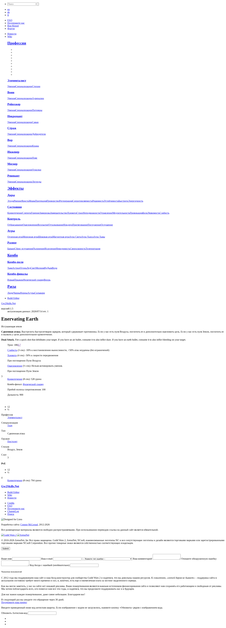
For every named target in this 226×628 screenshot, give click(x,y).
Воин (10, 92)
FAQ (9, 20)
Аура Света (75, 236)
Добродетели (39, 134)
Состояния (14, 207)
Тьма (9, 268)
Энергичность (135, 201)
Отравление (106, 213)
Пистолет (12, 441)
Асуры (31, 293)
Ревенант (13, 175)
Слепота (26, 213)
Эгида (10, 201)
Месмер (12, 163)
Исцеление (50, 248)
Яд (45, 268)
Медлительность (121, 213)
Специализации (23, 86)
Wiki (9, 36)
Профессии (16, 43)
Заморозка (45, 213)
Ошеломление (30, 224)
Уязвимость (154, 213)
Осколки (36, 169)
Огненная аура (15, 236)
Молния (40, 268)
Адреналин (38, 98)
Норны (24, 293)
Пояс (34, 158)
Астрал (16, 268)
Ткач (9, 425)
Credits (10, 503)
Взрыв (10, 280)
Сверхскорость (78, 248)
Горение (35, 213)
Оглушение (107, 224)
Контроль (13, 218)
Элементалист (16, 80)
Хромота (72, 213)
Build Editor (13, 298)
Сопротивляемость (82, 201)
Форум (11, 28)
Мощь (32, 201)
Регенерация (65, 201)
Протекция (41, 201)
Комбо (12, 255)
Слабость (164, 213)
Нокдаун (67, 224)
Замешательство (58, 213)
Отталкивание (55, 224)
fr (8, 15)
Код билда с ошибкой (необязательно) (50, 565)
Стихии (36, 86)
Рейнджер (13, 104)
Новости (11, 33)
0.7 (19, 345)
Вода (54, 268)
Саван (35, 122)
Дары (11, 195)
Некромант (14, 116)
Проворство (53, 201)
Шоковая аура (45, 236)
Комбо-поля (15, 262)
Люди (10, 293)
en (8, 9)
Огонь (23, 268)
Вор (10, 140)
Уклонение (38, 248)
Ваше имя (6, 558)
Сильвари (40, 293)
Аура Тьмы (99, 236)
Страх (80, 213)
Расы (11, 286)
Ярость (25, 201)
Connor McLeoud (29, 524)
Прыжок (18, 280)
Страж (11, 128)
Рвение (17, 201)
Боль (145, 213)
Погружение (94, 224)
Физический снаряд (33, 280)
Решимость (98, 201)
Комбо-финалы (17, 273)
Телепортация (93, 248)
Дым (49, 268)
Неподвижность (91, 213)
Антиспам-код (20, 613)
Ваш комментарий (143, 558)
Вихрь (47, 280)
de (8, 12)
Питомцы (37, 110)
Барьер (10, 248)
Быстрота (123, 201)
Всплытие (43, 224)
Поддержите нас (16, 23)
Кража (35, 146)
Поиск (10, 514)
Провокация (136, 213)
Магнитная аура (61, 236)
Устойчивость (111, 201)
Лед (29, 268)
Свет (33, 268)
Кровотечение (14, 213)
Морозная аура (30, 236)
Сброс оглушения (23, 248)
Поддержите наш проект (14, 602)
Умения (11, 86)
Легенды (36, 181)
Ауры (11, 230)
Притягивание (80, 224)
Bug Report (13, 25)
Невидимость (63, 248)
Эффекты (15, 188)
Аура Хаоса (87, 236)
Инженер (13, 152)
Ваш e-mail (47, 558)
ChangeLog (13, 511)
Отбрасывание (15, 224)
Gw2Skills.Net (8, 303)
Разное (11, 242)
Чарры (16, 293)
